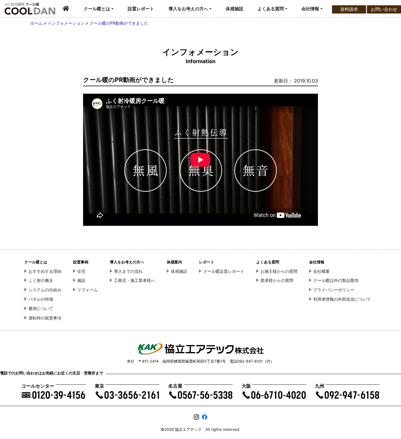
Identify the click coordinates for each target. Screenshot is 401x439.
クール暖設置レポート (223, 271)
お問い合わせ (384, 9)
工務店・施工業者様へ (134, 280)
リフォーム (87, 289)
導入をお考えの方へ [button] (188, 8)
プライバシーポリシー (333, 289)
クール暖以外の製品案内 (335, 280)
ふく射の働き (40, 280)
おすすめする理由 (44, 271)
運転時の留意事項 (44, 317)
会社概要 (321, 271)
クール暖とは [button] (97, 8)
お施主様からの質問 (278, 271)
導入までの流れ (128, 271)
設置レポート (141, 8)
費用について (40, 308)
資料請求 (349, 9)
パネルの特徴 (40, 299)
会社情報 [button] (310, 8)
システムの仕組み (44, 289)
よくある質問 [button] (270, 8)
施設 (81, 280)
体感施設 (234, 8)
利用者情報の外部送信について (342, 299)
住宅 (81, 271)
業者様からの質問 (276, 280)
